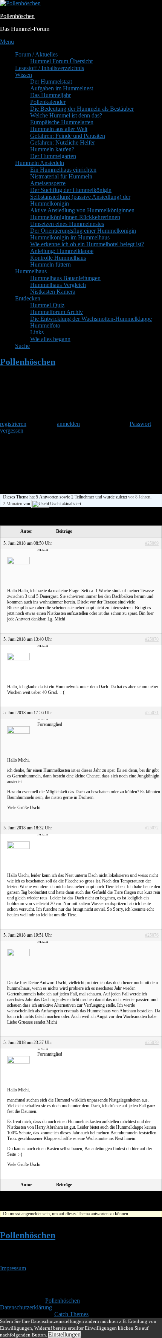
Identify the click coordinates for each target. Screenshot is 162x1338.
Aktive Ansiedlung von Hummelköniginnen (82, 210)
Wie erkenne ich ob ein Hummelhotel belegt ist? (87, 244)
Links (37, 332)
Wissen (23, 75)
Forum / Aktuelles (36, 54)
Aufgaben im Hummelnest (61, 88)
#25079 (152, 1042)
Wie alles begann (50, 339)
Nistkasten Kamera (52, 291)
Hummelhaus (31, 271)
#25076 (152, 935)
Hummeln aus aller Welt (58, 129)
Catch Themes (71, 1314)
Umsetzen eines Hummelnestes (67, 224)
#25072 (152, 828)
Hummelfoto (45, 325)
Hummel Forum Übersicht (61, 61)
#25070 (152, 639)
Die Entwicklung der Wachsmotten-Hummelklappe (91, 318)
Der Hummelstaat (51, 81)
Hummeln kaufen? (52, 149)
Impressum (13, 1268)
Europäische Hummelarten (61, 122)
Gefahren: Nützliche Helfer (62, 142)
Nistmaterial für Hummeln (61, 176)
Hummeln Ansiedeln (39, 163)
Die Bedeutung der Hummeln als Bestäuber (82, 108)
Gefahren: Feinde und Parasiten (67, 136)
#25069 (152, 543)
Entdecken (27, 298)
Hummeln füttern (50, 264)
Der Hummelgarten (53, 156)
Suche (22, 346)
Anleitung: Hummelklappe (61, 251)
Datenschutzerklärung (26, 1307)
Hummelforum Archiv (56, 312)
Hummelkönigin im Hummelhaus (70, 237)
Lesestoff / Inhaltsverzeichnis (49, 68)
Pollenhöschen (17, 16)
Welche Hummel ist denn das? (66, 115)
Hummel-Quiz (47, 305)
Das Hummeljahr (50, 95)
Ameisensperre (48, 183)
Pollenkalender (48, 102)
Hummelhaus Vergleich (58, 285)
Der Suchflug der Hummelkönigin (71, 190)
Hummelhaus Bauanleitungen (65, 278)
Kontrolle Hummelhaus (58, 257)
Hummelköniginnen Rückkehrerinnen (75, 217)
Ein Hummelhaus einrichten (63, 169)
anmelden (68, 424)
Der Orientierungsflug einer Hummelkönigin (83, 230)
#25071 (152, 712)
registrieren (13, 424)
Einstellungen (64, 1334)
